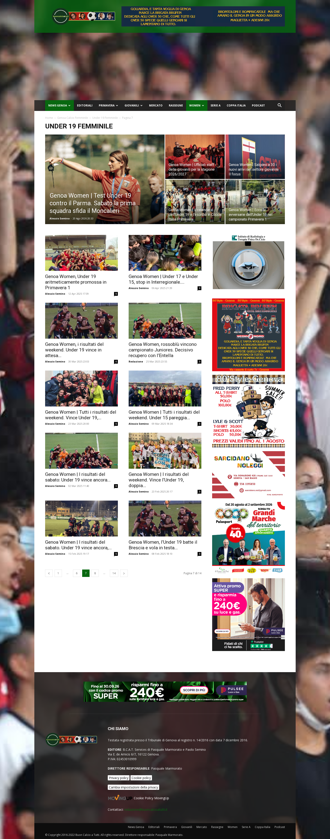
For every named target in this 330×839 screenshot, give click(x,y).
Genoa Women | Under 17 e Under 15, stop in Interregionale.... (163, 279)
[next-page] (124, 573)
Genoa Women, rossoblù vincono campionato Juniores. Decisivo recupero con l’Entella (163, 350)
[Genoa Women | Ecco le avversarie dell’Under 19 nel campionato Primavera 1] (255, 202)
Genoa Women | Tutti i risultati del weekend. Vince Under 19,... (80, 414)
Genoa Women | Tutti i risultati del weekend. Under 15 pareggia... (164, 414)
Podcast (258, 105)
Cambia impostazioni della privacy (133, 787)
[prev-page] (49, 573)
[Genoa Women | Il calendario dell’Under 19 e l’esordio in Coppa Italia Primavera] (195, 202)
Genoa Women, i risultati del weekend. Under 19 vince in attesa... (74, 350)
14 (114, 573)
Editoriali (84, 105)
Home (49, 118)
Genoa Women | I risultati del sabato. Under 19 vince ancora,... (78, 544)
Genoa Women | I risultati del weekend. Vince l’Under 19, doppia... (159, 480)
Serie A (215, 105)
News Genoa (57, 105)
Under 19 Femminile (105, 118)
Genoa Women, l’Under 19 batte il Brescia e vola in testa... (163, 544)
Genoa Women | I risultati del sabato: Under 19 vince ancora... (78, 477)
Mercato (156, 105)
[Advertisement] (165, 66)
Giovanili (132, 105)
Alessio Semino (60, 218)
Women (194, 105)
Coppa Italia (236, 105)
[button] (279, 106)
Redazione (136, 361)
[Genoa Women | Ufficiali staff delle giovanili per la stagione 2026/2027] (195, 157)
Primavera (106, 105)
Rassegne (176, 105)
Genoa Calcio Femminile (72, 118)
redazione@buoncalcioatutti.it (145, 809)
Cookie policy (141, 778)
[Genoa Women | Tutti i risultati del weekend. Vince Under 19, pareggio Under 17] (81, 388)
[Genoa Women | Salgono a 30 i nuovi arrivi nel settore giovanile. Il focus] (255, 157)
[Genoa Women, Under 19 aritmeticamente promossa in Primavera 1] (81, 253)
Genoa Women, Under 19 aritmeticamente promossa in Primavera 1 (75, 282)
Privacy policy (118, 778)
